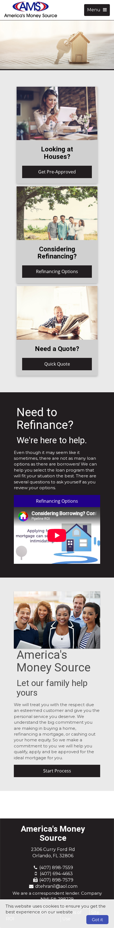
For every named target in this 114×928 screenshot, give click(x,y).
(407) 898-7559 (56, 867)
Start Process (57, 771)
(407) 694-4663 (56, 873)
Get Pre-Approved (57, 172)
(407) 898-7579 (56, 880)
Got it (97, 919)
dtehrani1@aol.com (56, 886)
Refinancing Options (57, 271)
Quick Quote (57, 364)
